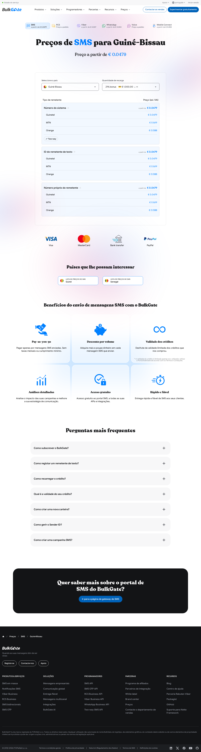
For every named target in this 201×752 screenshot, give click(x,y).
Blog (169, 683)
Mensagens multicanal (55, 699)
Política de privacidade (75, 748)
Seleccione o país (50, 80)
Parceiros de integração (137, 688)
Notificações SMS (11, 688)
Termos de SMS (129, 748)
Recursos (109, 9)
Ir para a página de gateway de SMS (100, 599)
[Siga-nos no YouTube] (190, 748)
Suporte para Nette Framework (177, 711)
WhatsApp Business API (96, 704)
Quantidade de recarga (113, 80)
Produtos (39, 9)
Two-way (52, 139)
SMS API (88, 683)
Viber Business (10, 694)
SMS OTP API (91, 688)
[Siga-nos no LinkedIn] (171, 748)
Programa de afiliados (136, 683)
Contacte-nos (27, 663)
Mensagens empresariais (56, 683)
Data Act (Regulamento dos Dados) (103, 748)
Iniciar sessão (193, 3)
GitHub (170, 704)
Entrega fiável (50, 694)
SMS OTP (6, 709)
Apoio (164, 3)
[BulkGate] (11, 9)
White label (131, 694)
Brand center (132, 699)
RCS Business (9, 699)
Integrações (49, 704)
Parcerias (93, 9)
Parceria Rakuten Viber (179, 694)
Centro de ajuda (175, 688)
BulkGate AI (49, 709)
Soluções (55, 9)
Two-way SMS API (93, 709)
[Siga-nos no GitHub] (197, 748)
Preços (124, 9)
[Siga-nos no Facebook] (184, 748)
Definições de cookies (149, 748)
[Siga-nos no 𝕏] (177, 748)
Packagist (172, 699)
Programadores (74, 9)
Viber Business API (94, 699)
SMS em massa (10, 683)
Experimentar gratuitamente (183, 9)
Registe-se (9, 663)
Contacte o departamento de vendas (140, 711)
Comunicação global (54, 688)
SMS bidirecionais (11, 704)
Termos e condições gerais (50, 748)
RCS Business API (93, 694)
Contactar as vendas (154, 9)
